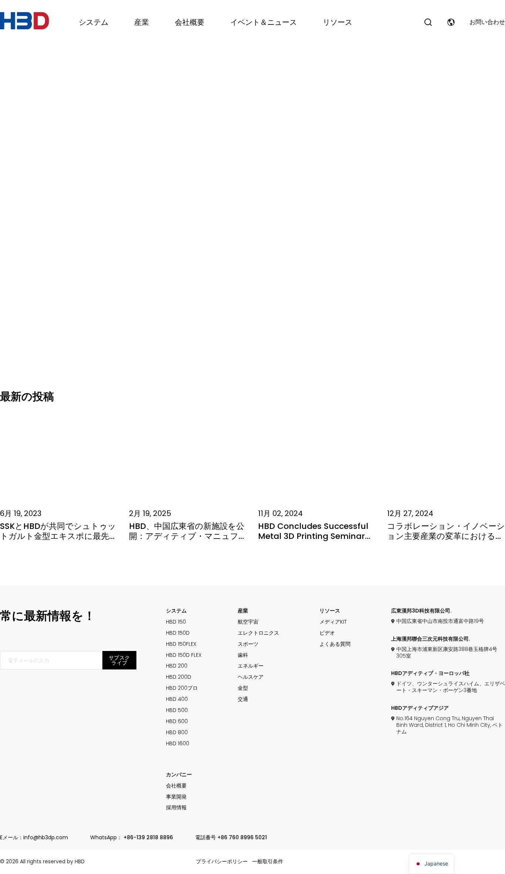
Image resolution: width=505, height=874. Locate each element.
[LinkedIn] (5, 246)
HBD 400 (177, 699)
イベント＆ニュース (263, 22)
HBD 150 (176, 622)
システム (93, 22)
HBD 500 (177, 710)
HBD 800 (177, 732)
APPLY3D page (362, 267)
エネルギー (251, 666)
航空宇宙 (248, 622)
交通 (243, 699)
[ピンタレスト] (5, 283)
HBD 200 (176, 666)
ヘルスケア (251, 677)
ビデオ (327, 633)
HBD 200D (178, 677)
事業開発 (176, 797)
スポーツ (248, 644)
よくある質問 (334, 644)
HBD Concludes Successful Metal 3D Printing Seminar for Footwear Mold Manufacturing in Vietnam (313, 540)
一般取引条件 (267, 861)
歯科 (243, 655)
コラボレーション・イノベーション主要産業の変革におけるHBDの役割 (446, 535)
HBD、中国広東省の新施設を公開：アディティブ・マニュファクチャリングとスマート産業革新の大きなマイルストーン (188, 540)
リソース (337, 22)
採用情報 (176, 807)
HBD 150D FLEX (183, 655)
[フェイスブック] (5, 209)
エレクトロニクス (258, 633)
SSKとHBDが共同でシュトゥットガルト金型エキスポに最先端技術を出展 (58, 535)
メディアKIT (333, 622)
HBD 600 (177, 721)
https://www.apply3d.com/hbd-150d (448, 267)
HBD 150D (178, 633)
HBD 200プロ (182, 688)
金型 (243, 688)
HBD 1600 (177, 743)
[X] (5, 228)
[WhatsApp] (5, 265)
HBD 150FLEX (181, 644)
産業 (141, 22)
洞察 (126, 141)
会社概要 (189, 22)
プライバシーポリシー (222, 861)
